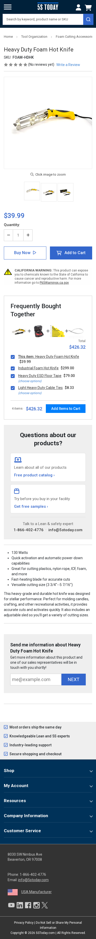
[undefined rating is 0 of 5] (16, 64)
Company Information (26, 815)
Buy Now (22, 252)
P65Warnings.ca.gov (54, 282)
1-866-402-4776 (29, 530)
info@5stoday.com (65, 530)
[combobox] (48, 19)
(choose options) (29, 381)
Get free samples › (31, 506)
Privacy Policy (24, 922)
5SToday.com (45, 933)
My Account (16, 785)
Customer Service (22, 830)
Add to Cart (75, 252)
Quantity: (12, 225)
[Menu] (8, 7)
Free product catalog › (34, 475)
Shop (9, 770)
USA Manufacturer (36, 892)
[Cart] (89, 7)
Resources (15, 800)
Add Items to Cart (65, 409)
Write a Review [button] (68, 65)
